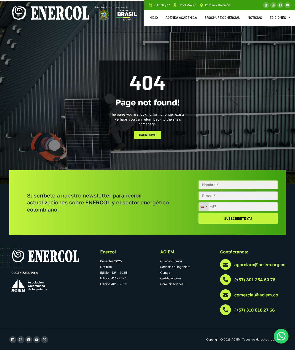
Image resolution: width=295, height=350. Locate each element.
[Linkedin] (266, 5)
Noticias (255, 17)
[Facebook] (280, 5)
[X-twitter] (44, 339)
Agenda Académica (181, 17)
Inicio (153, 17)
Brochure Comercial (222, 17)
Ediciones (278, 17)
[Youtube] (287, 5)
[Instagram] (273, 5)
